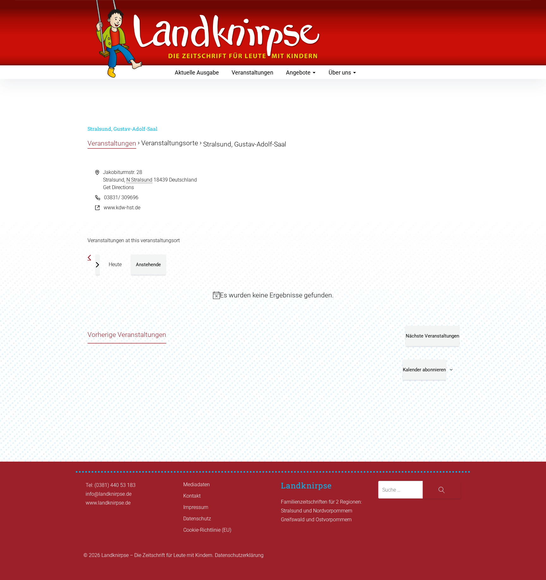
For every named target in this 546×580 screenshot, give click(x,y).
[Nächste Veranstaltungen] (97, 264)
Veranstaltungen (252, 72)
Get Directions (118, 187)
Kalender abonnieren (424, 370)
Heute (115, 264)
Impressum (195, 507)
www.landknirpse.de (108, 503)
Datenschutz (197, 519)
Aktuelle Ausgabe (197, 72)
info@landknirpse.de (108, 494)
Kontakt (192, 496)
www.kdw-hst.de (122, 208)
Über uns (340, 72)
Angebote (298, 72)
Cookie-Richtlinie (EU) (207, 530)
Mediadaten (196, 484)
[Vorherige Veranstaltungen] (89, 257)
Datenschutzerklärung (239, 555)
